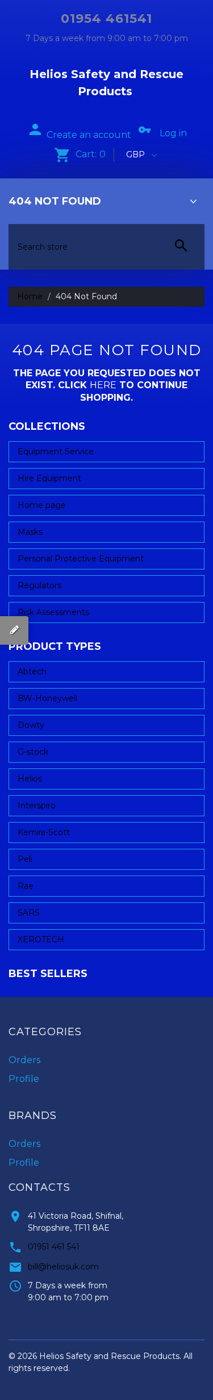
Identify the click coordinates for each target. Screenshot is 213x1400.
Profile (24, 1078)
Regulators (39, 585)
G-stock (33, 752)
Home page (42, 505)
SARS (29, 912)
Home (30, 296)
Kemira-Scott (44, 832)
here (103, 385)
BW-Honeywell (47, 698)
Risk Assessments (53, 612)
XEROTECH (41, 939)
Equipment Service (56, 451)
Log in (173, 133)
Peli (25, 859)
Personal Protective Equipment (81, 559)
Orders (24, 1060)
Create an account (89, 134)
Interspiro (37, 805)
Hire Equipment (49, 478)
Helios (30, 779)
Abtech (32, 671)
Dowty (31, 725)
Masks (30, 532)
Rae (26, 886)
